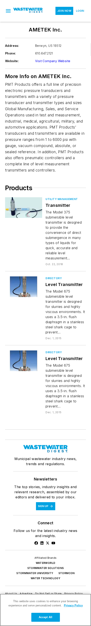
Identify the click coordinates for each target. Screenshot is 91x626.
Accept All (45, 617)
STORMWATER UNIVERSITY (34, 573)
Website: (12, 61)
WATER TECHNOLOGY (45, 578)
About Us (11, 593)
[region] (45, 610)
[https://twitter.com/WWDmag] (48, 543)
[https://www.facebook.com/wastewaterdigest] (36, 543)
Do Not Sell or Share (48, 593)
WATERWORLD (45, 563)
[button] (8, 11)
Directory (54, 278)
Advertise (26, 593)
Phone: (10, 53)
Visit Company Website (52, 61)
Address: (12, 45)
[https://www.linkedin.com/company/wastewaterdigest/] (42, 543)
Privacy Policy (73, 593)
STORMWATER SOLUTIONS (45, 568)
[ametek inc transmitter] (23, 207)
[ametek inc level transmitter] (23, 286)
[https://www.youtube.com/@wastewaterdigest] (53, 543)
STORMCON (66, 573)
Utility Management (62, 199)
